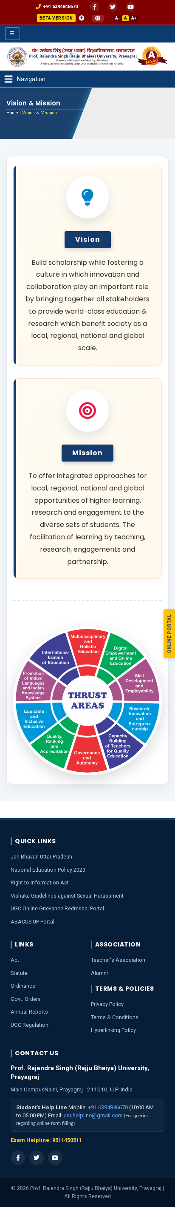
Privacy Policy (107, 1004)
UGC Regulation (29, 1025)
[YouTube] (130, 6)
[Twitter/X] (36, 1157)
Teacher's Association (118, 960)
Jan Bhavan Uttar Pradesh (41, 856)
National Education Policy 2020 (48, 870)
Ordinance (23, 986)
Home (12, 113)
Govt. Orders (26, 999)
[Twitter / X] (112, 6)
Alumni (99, 973)
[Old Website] (98, 18)
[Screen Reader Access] (81, 18)
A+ (133, 18)
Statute (19, 973)
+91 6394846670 (108, 1107)
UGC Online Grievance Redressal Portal (57, 908)
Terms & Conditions (114, 1017)
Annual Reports (29, 1012)
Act (15, 960)
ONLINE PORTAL (169, 634)
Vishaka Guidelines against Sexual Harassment (67, 895)
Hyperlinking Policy (113, 1030)
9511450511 (67, 1140)
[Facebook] (94, 6)
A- (117, 18)
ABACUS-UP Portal (32, 921)
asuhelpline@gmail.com (93, 1115)
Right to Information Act (40, 882)
